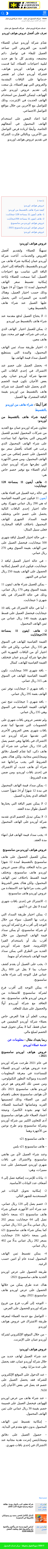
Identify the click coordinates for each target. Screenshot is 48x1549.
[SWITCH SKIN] (7, 13)
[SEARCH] (2, 13)
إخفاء (41, 239)
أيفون (43, 536)
